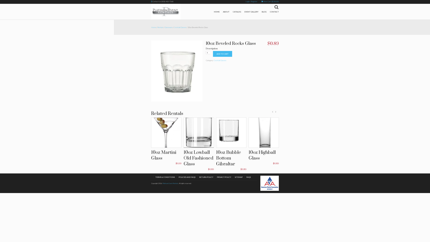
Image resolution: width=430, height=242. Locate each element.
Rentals (160, 27)
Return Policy (206, 177)
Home (217, 12)
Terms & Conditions (165, 177)
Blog (264, 12)
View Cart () (271, 1)
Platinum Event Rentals (170, 183)
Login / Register (251, 1)
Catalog (237, 12)
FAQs (248, 177)
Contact (274, 12)
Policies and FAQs (187, 177)
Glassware (168, 27)
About (226, 12)
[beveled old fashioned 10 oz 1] (176, 71)
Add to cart (223, 54)
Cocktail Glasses (180, 27)
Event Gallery (251, 12)
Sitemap (239, 177)
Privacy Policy (224, 177)
